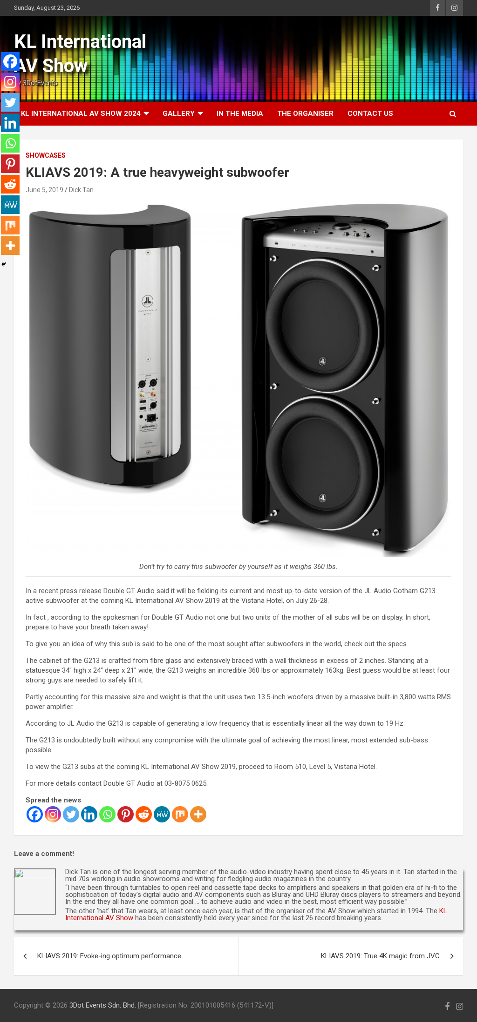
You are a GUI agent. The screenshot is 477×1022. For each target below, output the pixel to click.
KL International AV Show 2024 (81, 113)
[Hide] (3, 264)
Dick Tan (81, 190)
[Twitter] (71, 814)
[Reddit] (144, 814)
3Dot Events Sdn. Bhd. (102, 1005)
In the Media (240, 113)
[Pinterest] (125, 814)
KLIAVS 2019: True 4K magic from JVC (380, 956)
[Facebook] (35, 814)
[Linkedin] (89, 814)
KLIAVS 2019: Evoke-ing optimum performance (109, 956)
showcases (46, 155)
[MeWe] (162, 814)
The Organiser (305, 113)
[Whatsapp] (107, 814)
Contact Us (370, 113)
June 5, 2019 (44, 190)
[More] (198, 814)
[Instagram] (53, 814)
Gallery (179, 113)
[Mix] (180, 814)
